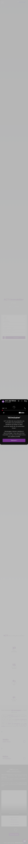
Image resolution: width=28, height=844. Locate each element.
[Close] (26, 401)
